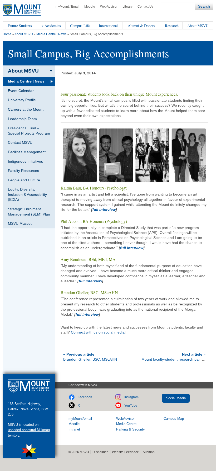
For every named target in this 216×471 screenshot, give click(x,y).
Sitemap (149, 452)
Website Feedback (125, 452)
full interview (104, 209)
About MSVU (197, 25)
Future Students (20, 25)
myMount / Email (67, 6)
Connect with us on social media (98, 332)
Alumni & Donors (141, 25)
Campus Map (174, 419)
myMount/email (80, 419)
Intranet (74, 429)
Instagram (131, 397)
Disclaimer (100, 452)
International (108, 25)
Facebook (85, 397)
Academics (53, 25)
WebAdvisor (108, 6)
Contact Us (145, 6)
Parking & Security (130, 429)
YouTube (130, 405)
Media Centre (126, 424)
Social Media (176, 398)
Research (172, 25)
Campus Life (80, 25)
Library (127, 6)
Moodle (89, 6)
